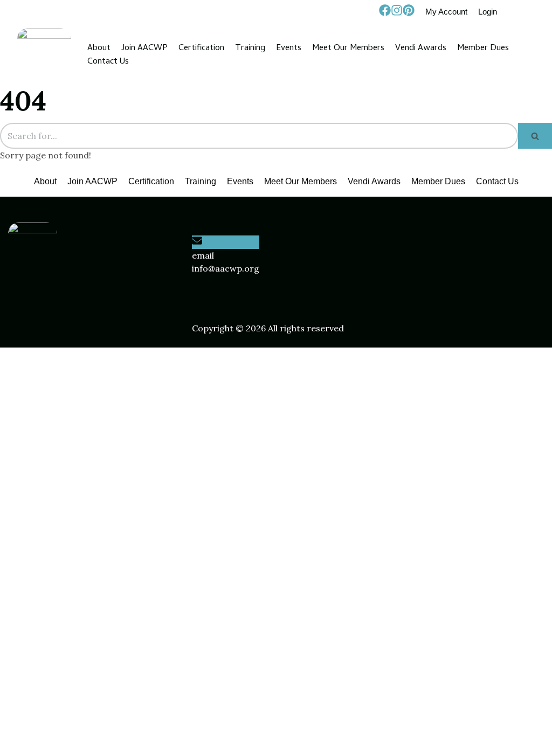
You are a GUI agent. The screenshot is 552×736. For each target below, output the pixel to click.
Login (487, 11)
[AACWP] (44, 55)
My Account (446, 11)
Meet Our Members (348, 48)
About (99, 48)
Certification (201, 48)
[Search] (535, 136)
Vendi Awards (420, 48)
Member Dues (483, 48)
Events (288, 48)
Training (250, 48)
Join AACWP (144, 48)
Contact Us (108, 61)
